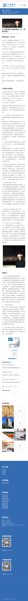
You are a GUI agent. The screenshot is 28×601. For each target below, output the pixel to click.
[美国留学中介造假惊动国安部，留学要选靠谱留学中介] (8, 423)
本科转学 (7, 386)
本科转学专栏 (12, 33)
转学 (5, 66)
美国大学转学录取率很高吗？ (8, 364)
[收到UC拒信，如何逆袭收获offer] (8, 434)
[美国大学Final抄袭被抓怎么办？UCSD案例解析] (20, 446)
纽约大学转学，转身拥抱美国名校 (9, 379)
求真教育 (4, 278)
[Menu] (24, 5)
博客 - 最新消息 (6, 10)
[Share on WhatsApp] (14, 395)
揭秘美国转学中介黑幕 (7, 372)
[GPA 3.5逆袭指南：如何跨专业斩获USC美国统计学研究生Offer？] (20, 411)
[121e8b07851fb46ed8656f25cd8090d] (12, 23)
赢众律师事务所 (5, 483)
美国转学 (15, 386)
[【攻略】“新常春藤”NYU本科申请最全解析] (20, 423)
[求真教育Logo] (11, 5)
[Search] (20, 5)
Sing (19, 33)
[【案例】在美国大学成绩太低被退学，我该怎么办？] (8, 446)
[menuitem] (20, 5)
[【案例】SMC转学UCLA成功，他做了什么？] (8, 411)
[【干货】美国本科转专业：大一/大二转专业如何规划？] (20, 434)
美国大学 (11, 386)
